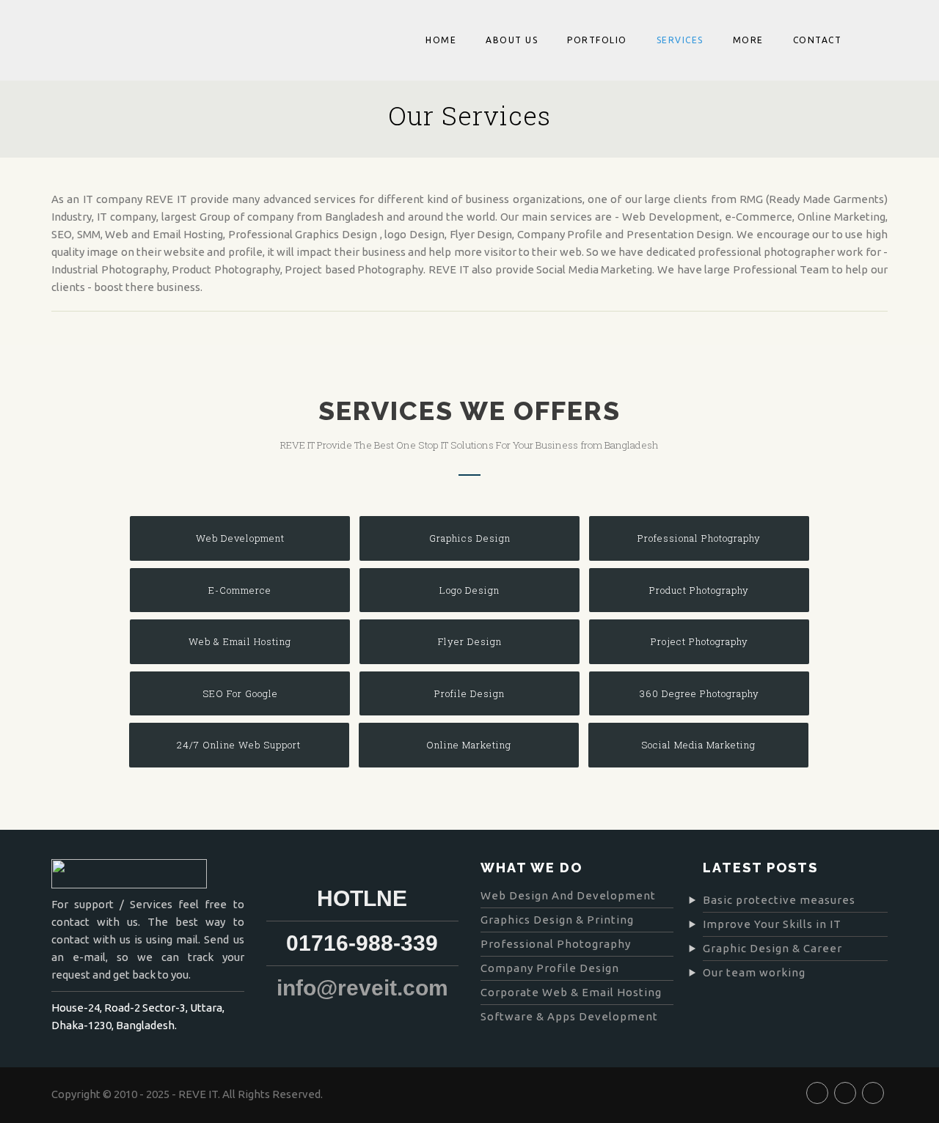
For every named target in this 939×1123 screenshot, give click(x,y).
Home (440, 40)
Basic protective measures (779, 900)
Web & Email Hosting (240, 641)
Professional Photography (699, 538)
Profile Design (469, 693)
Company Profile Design (550, 968)
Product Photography (699, 590)
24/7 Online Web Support (239, 744)
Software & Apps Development (569, 1016)
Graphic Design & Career (772, 948)
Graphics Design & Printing (557, 919)
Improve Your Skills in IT (772, 924)
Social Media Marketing (698, 744)
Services (680, 40)
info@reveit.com (362, 988)
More (748, 40)
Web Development (240, 538)
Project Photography (699, 641)
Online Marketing (468, 744)
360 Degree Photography (699, 693)
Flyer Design (470, 641)
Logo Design (469, 590)
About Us (512, 40)
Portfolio (597, 40)
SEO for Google (240, 693)
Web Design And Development (568, 895)
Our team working (754, 972)
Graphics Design (470, 538)
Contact (817, 40)
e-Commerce (239, 590)
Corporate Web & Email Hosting (571, 992)
